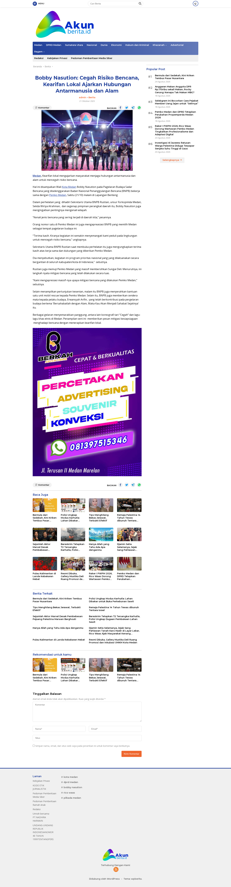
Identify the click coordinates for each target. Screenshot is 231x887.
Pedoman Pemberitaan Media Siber (91, 58)
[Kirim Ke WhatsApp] (139, 107)
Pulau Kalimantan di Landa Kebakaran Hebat (44, 576)
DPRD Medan (53, 45)
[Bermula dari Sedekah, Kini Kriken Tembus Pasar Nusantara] (45, 505)
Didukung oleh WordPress (104, 878)
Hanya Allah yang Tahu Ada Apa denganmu (99, 547)
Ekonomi (116, 45)
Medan (38, 45)
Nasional (92, 45)
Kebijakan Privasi (57, 58)
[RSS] (115, 869)
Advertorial (177, 45)
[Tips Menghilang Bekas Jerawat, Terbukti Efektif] (101, 505)
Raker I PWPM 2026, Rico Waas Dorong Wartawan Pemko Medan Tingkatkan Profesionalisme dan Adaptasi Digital (101, 576)
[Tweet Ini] (126, 107)
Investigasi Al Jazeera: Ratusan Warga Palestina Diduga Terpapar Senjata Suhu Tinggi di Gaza (174, 145)
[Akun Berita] (65, 24)
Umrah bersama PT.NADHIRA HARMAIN (41, 817)
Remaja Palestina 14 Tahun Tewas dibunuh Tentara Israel (128, 518)
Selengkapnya (171, 159)
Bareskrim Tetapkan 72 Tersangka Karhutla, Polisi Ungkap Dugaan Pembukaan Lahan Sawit (72, 547)
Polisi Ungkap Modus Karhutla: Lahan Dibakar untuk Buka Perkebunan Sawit (71, 518)
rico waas (69, 792)
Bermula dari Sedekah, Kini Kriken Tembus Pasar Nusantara (45, 518)
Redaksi (39, 58)
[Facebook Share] (120, 107)
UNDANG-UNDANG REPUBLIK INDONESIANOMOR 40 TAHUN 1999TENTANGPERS (43, 832)
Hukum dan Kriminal (137, 45)
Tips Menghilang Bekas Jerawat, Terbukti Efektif (99, 518)
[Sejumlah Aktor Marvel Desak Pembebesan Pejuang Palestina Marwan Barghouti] (45, 534)
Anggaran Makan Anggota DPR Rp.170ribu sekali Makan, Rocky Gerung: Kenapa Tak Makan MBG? (174, 89)
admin (82, 97)
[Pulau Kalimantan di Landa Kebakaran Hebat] (45, 564)
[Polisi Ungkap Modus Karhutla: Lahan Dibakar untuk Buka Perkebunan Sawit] (73, 505)
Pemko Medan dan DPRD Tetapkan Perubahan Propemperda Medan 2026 (128, 576)
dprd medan (71, 782)
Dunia (104, 45)
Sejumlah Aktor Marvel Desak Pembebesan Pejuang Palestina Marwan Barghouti (43, 547)
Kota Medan (69, 187)
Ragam (38, 51)
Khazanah (159, 45)
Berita (91, 97)
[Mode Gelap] (195, 3)
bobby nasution (73, 787)
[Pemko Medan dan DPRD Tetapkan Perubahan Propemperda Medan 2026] (129, 564)
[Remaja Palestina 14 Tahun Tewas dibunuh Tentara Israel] (129, 505)
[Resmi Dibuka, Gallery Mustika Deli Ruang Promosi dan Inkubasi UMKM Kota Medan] (73, 564)
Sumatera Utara (74, 45)
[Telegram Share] (133, 107)
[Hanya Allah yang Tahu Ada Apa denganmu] (101, 534)
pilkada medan (72, 797)
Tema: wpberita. (133, 878)
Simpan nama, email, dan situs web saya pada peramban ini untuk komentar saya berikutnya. (82, 745)
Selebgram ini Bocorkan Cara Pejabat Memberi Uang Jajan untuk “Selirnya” (176, 102)
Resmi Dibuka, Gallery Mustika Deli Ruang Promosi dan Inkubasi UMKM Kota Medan (73, 576)
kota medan (71, 777)
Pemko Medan (57, 195)
